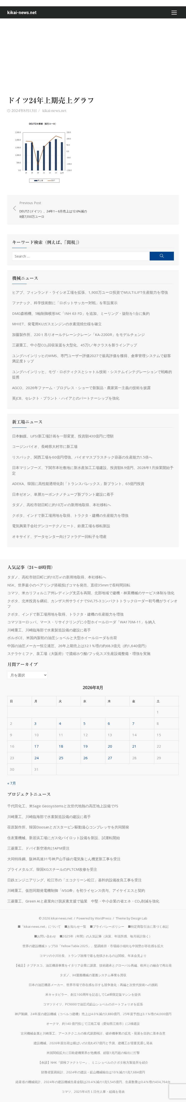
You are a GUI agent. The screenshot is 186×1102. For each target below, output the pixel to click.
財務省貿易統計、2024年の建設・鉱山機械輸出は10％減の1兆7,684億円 (93, 1072)
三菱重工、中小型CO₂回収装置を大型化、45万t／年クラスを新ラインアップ (74, 344)
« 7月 (11, 783)
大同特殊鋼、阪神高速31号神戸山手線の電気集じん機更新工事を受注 (64, 858)
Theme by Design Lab (131, 918)
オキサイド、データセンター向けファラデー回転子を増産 (59, 536)
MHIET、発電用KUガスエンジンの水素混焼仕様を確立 (57, 323)
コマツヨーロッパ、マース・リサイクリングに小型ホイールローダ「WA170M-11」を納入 (81, 621)
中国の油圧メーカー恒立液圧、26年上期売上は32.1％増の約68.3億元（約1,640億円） (77, 645)
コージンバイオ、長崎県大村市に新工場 (45, 446)
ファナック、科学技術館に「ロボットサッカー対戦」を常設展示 (64, 302)
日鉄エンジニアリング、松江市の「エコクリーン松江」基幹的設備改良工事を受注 (74, 879)
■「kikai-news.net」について (39, 926)
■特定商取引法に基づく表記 (148, 926)
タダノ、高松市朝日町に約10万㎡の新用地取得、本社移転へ (61, 504)
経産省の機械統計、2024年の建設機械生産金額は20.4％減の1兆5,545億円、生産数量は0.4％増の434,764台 (93, 1082)
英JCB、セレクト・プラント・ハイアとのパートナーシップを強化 (65, 398)
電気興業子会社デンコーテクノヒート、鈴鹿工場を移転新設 (61, 525)
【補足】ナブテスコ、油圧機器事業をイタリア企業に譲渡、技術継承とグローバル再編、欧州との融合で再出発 (93, 965)
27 (110, 757)
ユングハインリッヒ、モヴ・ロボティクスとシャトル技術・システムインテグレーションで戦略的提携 (92, 374)
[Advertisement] (93, 55)
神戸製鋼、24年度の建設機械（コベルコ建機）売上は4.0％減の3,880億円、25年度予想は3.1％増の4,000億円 (93, 1014)
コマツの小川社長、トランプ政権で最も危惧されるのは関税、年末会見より (93, 955)
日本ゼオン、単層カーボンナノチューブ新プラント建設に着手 (63, 494)
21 (134, 746)
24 (36, 757)
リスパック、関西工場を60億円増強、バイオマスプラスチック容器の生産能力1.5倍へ (82, 457)
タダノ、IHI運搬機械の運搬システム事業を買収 (93, 975)
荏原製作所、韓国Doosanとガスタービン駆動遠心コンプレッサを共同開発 (68, 827)
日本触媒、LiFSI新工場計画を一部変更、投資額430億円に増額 (63, 436)
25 (61, 757)
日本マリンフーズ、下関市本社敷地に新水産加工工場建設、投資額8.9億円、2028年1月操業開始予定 (92, 470)
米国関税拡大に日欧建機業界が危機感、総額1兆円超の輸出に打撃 (93, 1053)
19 (85, 746)
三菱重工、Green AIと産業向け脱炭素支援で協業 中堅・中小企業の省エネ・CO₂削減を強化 (83, 901)
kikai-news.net (22, 12)
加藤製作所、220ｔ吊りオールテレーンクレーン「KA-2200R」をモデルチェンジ (78, 334)
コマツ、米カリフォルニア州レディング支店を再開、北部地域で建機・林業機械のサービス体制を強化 (90, 592)
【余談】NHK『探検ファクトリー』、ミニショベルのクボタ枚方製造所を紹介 (93, 1062)
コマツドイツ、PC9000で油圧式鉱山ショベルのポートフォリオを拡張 (93, 1004)
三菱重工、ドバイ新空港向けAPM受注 (38, 848)
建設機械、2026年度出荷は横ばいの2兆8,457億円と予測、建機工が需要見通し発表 (93, 1043)
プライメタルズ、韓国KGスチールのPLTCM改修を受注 (52, 869)
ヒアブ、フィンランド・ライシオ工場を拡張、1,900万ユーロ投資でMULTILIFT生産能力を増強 (90, 292)
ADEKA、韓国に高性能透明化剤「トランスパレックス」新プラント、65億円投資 (78, 483)
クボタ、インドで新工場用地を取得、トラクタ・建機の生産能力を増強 (70, 515)
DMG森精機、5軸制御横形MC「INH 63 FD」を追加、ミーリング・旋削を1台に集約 (81, 313)
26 (85, 757)
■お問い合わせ (45, 936)
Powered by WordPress (94, 918)
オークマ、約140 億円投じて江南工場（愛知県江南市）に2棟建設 (93, 1023)
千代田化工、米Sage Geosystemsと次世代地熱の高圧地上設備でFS (62, 805)
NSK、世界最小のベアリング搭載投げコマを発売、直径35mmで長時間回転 (68, 585)
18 (61, 746)
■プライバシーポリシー (107, 926)
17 (36, 746)
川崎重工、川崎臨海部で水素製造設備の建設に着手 (49, 629)
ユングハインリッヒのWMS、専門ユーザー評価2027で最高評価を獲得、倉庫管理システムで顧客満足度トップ (91, 358)
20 (110, 746)
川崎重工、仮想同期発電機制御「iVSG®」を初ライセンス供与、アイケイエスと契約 (76, 890)
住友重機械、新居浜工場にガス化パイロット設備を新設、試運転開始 (63, 837)
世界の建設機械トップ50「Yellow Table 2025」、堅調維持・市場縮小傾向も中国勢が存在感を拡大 (93, 946)
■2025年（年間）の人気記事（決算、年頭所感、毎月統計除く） (106, 936)
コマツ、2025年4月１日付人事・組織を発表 (93, 1091)
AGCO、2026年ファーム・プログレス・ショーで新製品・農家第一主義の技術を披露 (81, 387)
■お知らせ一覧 (75, 926)
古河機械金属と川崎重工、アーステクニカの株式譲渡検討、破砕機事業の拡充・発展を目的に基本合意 (93, 1033)
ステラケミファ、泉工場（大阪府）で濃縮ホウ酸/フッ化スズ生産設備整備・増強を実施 (78, 653)
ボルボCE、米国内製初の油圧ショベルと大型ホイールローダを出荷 (62, 637)
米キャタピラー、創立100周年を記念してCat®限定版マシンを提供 (93, 994)
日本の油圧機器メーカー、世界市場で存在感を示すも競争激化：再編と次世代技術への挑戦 (93, 985)
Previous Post (53, 209)
